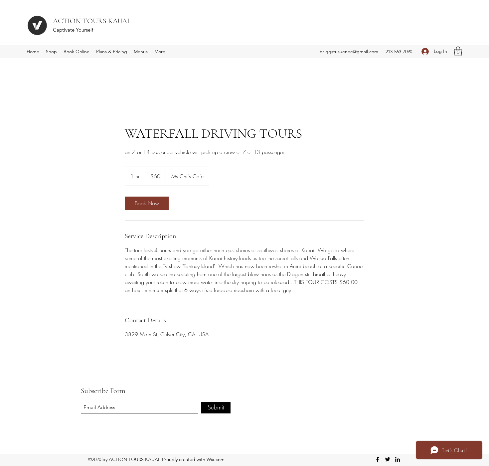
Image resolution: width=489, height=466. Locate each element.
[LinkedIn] (397, 459)
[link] (147, 203)
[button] (458, 51)
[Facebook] (377, 459)
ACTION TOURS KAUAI (91, 21)
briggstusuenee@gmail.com (349, 52)
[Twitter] (387, 459)
